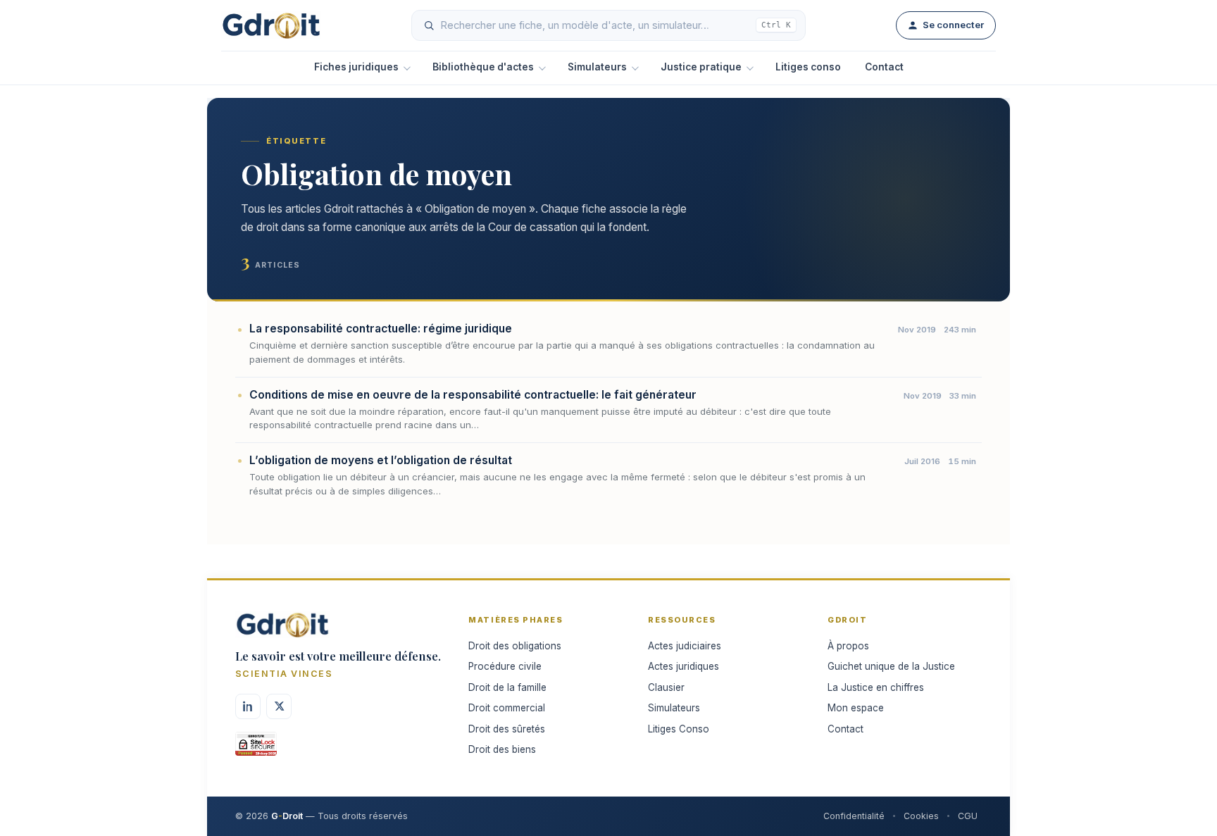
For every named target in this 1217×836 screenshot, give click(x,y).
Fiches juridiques (356, 67)
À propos (848, 645)
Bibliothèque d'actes (483, 67)
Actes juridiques (683, 666)
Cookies (921, 816)
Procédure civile (505, 666)
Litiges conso (808, 67)
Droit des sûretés (506, 729)
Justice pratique (701, 67)
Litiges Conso (678, 729)
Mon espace (856, 707)
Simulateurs (597, 67)
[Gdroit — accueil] (271, 25)
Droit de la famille (507, 687)
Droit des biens (502, 749)
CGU (968, 816)
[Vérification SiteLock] (256, 749)
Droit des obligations (514, 645)
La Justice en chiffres (876, 687)
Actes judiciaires (684, 645)
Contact (884, 67)
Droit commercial (506, 707)
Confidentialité (854, 816)
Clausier (666, 687)
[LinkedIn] (248, 706)
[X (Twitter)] (279, 706)
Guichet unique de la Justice (891, 666)
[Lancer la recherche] (429, 25)
